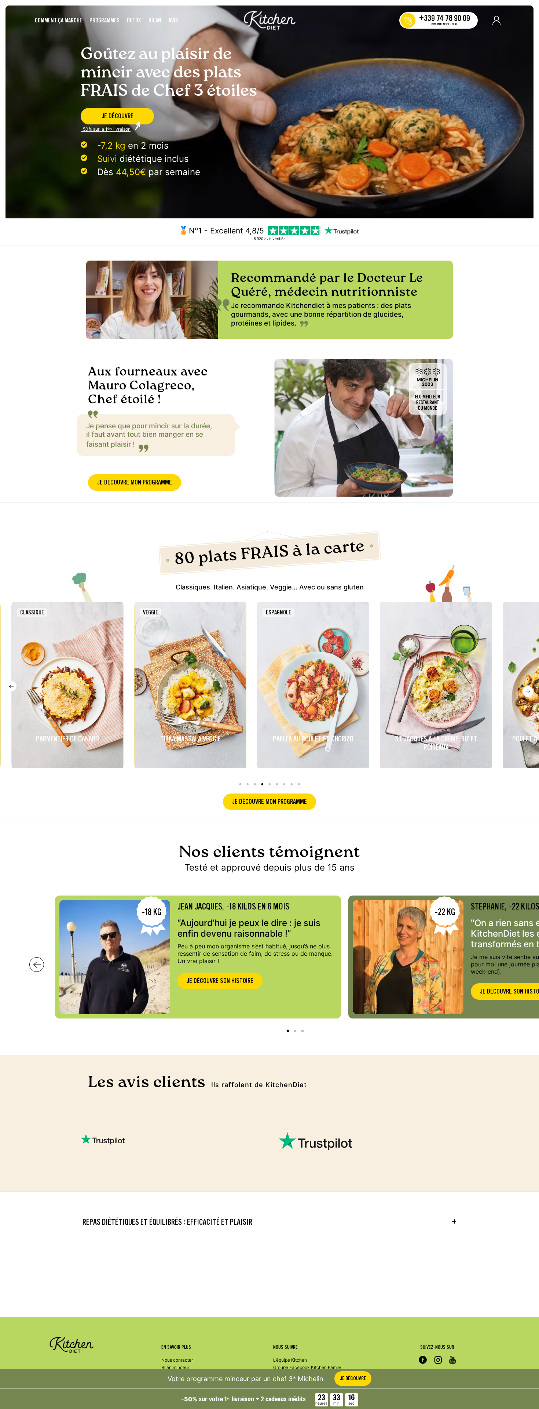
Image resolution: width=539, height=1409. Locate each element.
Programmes (104, 20)
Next (528, 691)
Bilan (154, 20)
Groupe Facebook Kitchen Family (307, 1367)
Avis (173, 20)
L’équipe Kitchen (290, 1360)
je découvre (117, 116)
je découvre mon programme (134, 482)
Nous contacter (177, 1360)
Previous (11, 685)
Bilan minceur (175, 1367)
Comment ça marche (58, 20)
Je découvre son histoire (220, 981)
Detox (134, 20)
